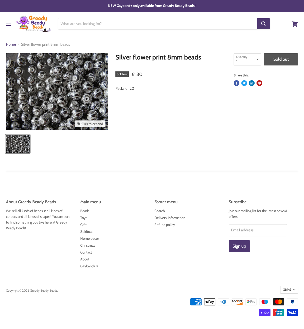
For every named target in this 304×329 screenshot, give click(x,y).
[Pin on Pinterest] (259, 83)
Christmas (87, 245)
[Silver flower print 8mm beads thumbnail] (17, 144)
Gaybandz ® (89, 266)
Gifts (83, 225)
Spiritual (86, 231)
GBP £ (287, 289)
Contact (86, 252)
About (84, 259)
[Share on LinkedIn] (252, 83)
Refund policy (164, 225)
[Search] (263, 23)
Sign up (239, 246)
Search (159, 211)
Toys (83, 218)
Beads (84, 211)
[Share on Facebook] (236, 83)
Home (11, 44)
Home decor (89, 238)
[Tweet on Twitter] (244, 83)
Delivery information (169, 218)
